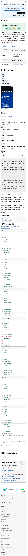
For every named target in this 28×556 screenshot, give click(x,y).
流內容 (13, 46)
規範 (3, 78)
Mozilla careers (5, 514)
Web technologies (5, 544)
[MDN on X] (7, 502)
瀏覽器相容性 (5, 81)
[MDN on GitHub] (2, 502)
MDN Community (5, 528)
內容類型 (4, 46)
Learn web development (7, 547)
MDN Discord (4, 535)
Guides (2, 549)
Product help (4, 521)
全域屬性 (10, 116)
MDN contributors (9, 476)
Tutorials (3, 552)
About (2, 509)
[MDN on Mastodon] (9, 502)
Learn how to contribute (8, 470)
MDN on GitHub (5, 538)
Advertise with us (5, 516)
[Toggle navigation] (25, 1)
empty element (21, 50)
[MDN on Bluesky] (4, 502)
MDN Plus (3, 519)
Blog (2, 511)
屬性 (3, 74)
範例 (3, 76)
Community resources (6, 530)
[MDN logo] (4, 496)
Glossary (3, 554)
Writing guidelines (5, 533)
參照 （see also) (6, 83)
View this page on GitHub (8, 478)
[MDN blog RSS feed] (12, 502)
